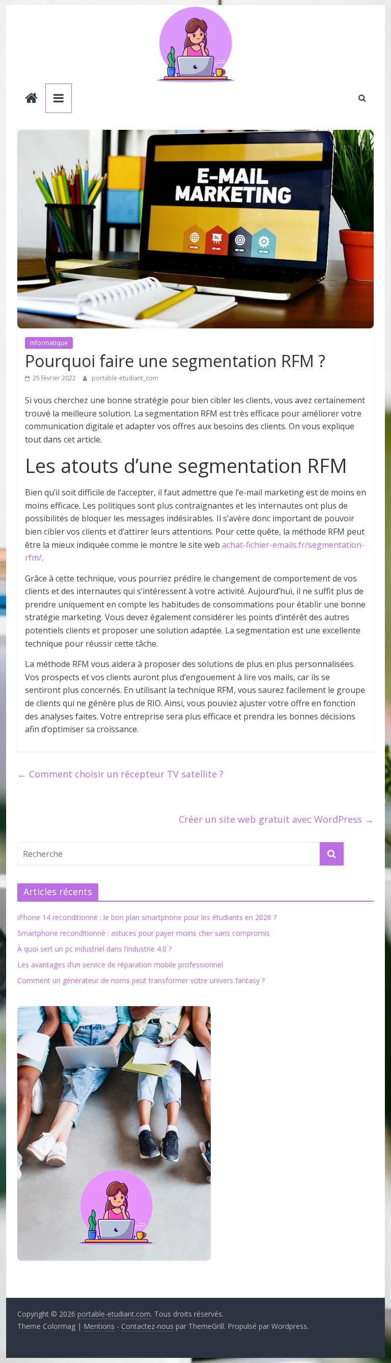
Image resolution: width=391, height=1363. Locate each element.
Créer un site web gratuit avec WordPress (276, 819)
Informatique (49, 343)
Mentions (99, 1326)
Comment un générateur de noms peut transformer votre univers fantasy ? (141, 980)
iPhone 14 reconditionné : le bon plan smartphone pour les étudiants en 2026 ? (146, 917)
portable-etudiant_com (125, 378)
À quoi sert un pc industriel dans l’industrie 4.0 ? (94, 949)
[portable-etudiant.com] (31, 99)
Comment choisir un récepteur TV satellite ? (120, 774)
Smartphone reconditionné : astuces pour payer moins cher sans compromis (143, 933)
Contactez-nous (147, 1326)
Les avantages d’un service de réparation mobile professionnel (120, 964)
